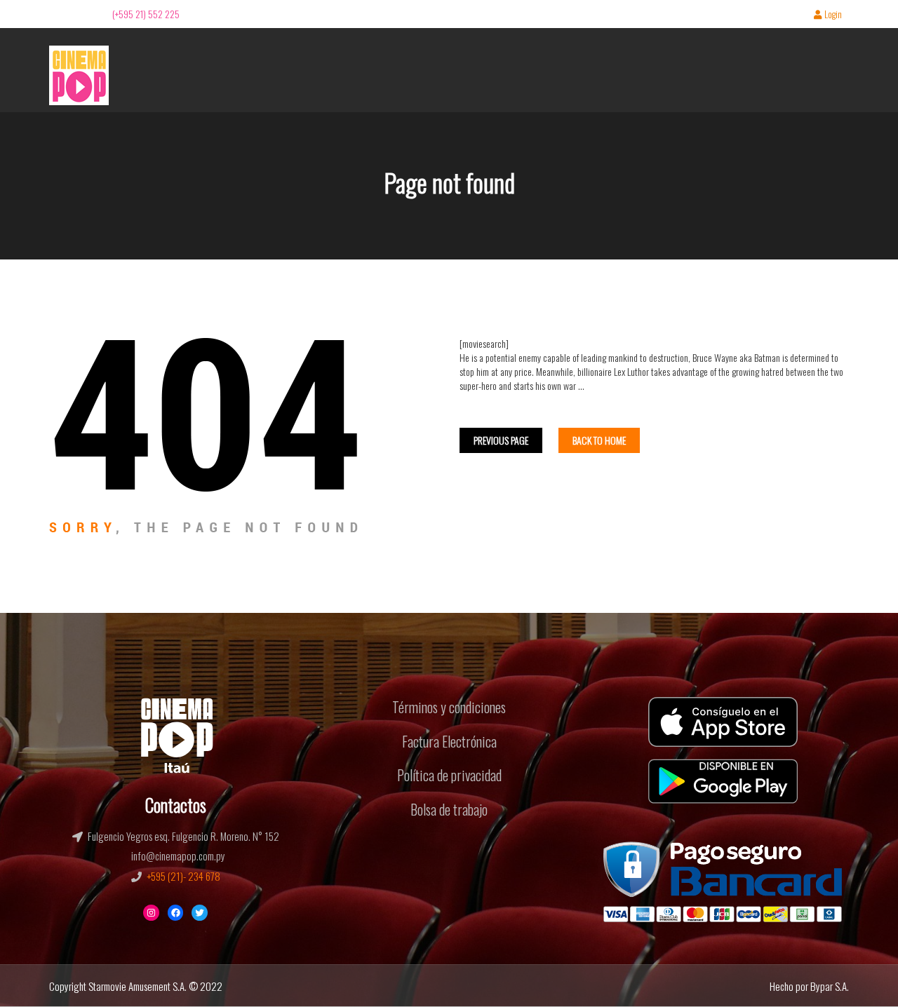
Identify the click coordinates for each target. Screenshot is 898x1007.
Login (833, 15)
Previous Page (501, 440)
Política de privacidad (449, 774)
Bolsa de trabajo (449, 809)
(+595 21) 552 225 (146, 13)
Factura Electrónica (449, 741)
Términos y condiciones (449, 706)
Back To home (599, 440)
